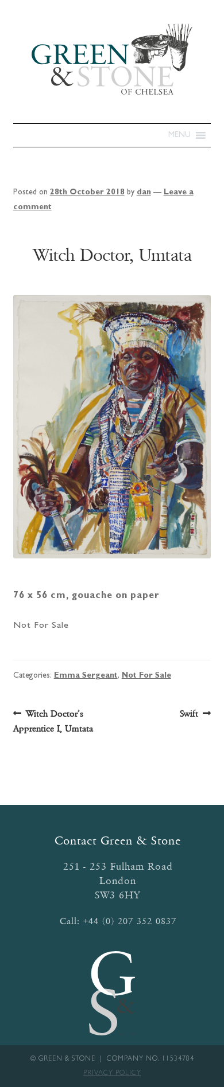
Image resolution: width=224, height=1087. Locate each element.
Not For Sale (146, 676)
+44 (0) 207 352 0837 (129, 921)
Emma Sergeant (86, 676)
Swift (189, 714)
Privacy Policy (112, 1073)
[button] (179, 135)
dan (144, 193)
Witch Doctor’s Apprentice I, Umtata (53, 720)
